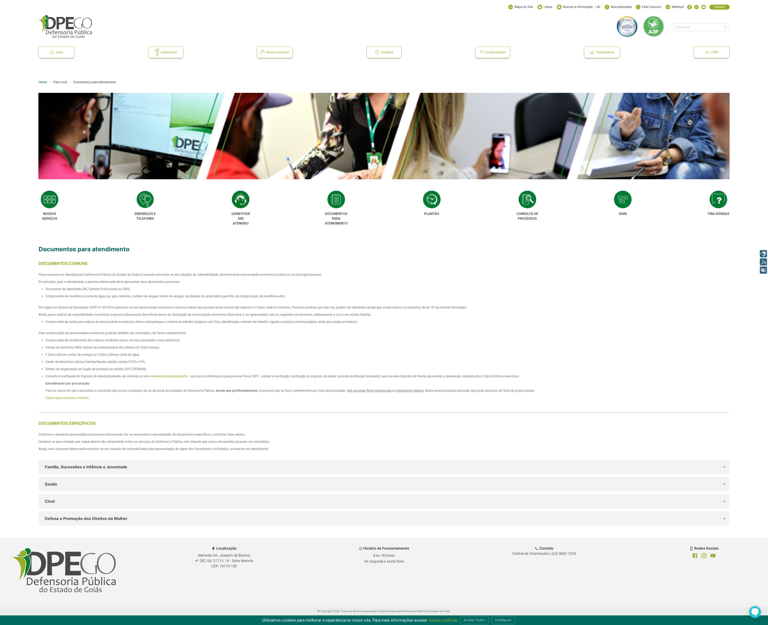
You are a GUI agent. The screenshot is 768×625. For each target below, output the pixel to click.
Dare (623, 214)
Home (43, 82)
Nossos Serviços (278, 52)
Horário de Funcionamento (386, 548)
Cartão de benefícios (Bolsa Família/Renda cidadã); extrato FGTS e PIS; (95, 362)
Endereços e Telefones (145, 216)
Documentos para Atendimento (336, 218)
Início (59, 52)
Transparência (605, 52)
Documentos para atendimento (84, 249)
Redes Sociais (706, 548)
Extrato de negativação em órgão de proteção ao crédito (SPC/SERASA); (95, 369)
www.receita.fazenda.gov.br (168, 376)
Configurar (503, 620)
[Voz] (763, 261)
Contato (546, 548)
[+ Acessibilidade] (763, 270)
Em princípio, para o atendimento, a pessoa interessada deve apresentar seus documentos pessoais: (109, 282)
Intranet (719, 7)
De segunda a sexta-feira (384, 561)
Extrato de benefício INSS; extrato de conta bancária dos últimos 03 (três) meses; (102, 347)
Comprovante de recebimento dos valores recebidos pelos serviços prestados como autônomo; (112, 340)
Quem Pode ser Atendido (240, 218)
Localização (226, 548)
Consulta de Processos (527, 216)
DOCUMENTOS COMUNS (63, 263)
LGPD (714, 52)
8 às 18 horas (384, 555)
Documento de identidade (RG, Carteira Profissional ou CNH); (87, 289)
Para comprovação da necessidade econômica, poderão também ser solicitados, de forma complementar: (112, 333)
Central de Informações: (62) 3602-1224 (544, 553)
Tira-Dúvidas (718, 214)
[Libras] (763, 253)
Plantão (431, 214)
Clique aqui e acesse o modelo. (67, 398)
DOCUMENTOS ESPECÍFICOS (67, 423)
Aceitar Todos (474, 620)
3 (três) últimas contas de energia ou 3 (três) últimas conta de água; (92, 355)
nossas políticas (442, 620)
